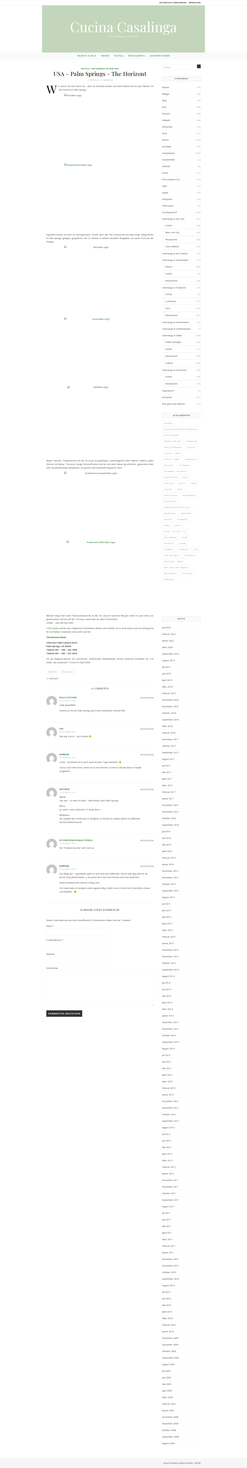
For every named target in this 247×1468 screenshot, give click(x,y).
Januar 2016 (168, 864)
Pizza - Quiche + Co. (175, 531)
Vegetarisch (168, 390)
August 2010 (168, 1285)
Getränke (166, 146)
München (186, 513)
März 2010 (167, 1318)
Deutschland (171, 435)
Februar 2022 (169, 634)
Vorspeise (167, 397)
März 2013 (167, 1081)
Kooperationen (160, 55)
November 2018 (170, 706)
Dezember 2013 (170, 1022)
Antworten (147, 697)
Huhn (194, 483)
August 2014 (168, 976)
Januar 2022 (168, 640)
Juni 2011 (166, 1219)
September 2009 (170, 1357)
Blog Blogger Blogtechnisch (180, 429)
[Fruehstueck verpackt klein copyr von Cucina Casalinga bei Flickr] (100, 503)
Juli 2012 (166, 1134)
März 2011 (167, 1239)
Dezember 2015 (170, 870)
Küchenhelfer (168, 159)
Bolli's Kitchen (68, 697)
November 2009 (170, 1344)
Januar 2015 (168, 943)
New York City (172, 232)
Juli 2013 (166, 1055)
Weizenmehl (170, 573)
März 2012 (167, 1160)
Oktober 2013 (169, 1035)
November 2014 (170, 956)
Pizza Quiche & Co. (171, 179)
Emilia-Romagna (173, 342)
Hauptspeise (168, 153)
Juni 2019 (166, 673)
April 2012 (167, 1153)
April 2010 (167, 1311)
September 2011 (170, 1199)
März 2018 (167, 726)
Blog (164, 100)
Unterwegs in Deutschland (175, 260)
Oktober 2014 (169, 963)
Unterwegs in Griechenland (175, 322)
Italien (168, 489)
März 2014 (167, 1009)
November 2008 (170, 1423)
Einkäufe (166, 120)
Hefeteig (169, 483)
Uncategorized (169, 212)
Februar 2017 (169, 791)
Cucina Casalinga (123, 26)
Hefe (185, 477)
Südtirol (169, 363)
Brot (164, 107)
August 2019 (168, 660)
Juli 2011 (166, 1213)
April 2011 (167, 1232)
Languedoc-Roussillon (177, 507)
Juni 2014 (166, 989)
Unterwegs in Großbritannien (176, 328)
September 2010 (170, 1278)
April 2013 (167, 1074)
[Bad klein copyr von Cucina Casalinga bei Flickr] (100, 421)
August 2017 (168, 759)
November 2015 (170, 877)
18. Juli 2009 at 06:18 (67, 701)
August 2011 (168, 1206)
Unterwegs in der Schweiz (175, 253)
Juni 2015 (166, 910)
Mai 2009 (166, 1384)
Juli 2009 (166, 1370)
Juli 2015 (166, 903)
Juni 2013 (166, 1061)
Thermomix (167, 205)
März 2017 (167, 785)
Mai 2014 (166, 995)
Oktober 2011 (169, 1193)
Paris (167, 308)
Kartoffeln (170, 495)
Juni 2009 (166, 1377)
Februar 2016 (169, 857)
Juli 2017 (166, 765)
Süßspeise (167, 199)
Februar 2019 (169, 693)
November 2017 (170, 739)
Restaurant (170, 537)
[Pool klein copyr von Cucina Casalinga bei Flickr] (100, 125)
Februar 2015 (169, 936)
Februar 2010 (169, 1324)
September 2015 (170, 890)
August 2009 (168, 1364)
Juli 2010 (166, 1292)
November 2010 (170, 1265)
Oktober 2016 (169, 818)
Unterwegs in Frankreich (174, 287)
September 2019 (170, 653)
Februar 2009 (169, 1403)
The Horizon (64, 89)
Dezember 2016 (170, 805)
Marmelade (170, 513)
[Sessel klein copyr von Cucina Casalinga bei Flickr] (100, 350)
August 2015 (168, 897)
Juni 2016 (166, 838)
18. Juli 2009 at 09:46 (67, 732)
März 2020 (167, 647)
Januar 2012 (168, 1173)
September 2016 (170, 824)
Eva (61, 728)
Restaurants (136, 55)
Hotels (118, 55)
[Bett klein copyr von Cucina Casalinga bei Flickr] (100, 278)
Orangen (182, 519)
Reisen (105, 55)
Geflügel (169, 465)
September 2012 (170, 1120)
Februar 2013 (169, 1088)
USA (196, 549)
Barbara (64, 754)
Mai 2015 (166, 916)
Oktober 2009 (169, 1351)
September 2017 (170, 752)
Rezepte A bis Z (86, 55)
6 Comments (106, 79)
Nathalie (53, 678)
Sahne (183, 543)
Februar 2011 (169, 1245)
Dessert (166, 113)
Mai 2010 (166, 1305)
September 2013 (170, 1042)
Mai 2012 (166, 1147)
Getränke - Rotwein (175, 471)
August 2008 (168, 1443)
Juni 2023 (166, 627)
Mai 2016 (166, 844)
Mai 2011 (166, 1226)
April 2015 (167, 923)
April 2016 (167, 851)
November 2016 (170, 811)
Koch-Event (170, 501)
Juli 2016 (166, 831)
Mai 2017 (166, 772)
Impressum (195, 2)
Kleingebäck (189, 495)
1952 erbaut (52, 628)
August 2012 (168, 1127)
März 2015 (167, 930)
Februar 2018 (169, 732)
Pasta (165, 172)
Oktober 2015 (169, 884)
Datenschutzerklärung (173, 2)
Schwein (168, 549)
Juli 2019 (166, 666)
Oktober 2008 (169, 1430)
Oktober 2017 (169, 745)
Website (50, 954)
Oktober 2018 (169, 713)
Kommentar (52, 968)
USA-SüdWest (172, 246)
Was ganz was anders (176, 567)
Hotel (182, 483)
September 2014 (170, 969)
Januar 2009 (168, 1410)
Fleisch (165, 139)
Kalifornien (52, 672)
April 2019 (167, 680)
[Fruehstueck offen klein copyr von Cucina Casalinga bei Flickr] (100, 576)
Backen (165, 87)
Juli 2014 (166, 982)
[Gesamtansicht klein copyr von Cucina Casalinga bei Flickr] (100, 197)
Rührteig (169, 543)
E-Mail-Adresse (54, 940)
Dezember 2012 (170, 1101)
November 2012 (170, 1107)
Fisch (164, 133)
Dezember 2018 (170, 699)
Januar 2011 (168, 1252)
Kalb (179, 489)
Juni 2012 (166, 1140)
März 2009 (167, 1397)
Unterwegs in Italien (172, 335)
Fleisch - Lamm (172, 453)
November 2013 (170, 1028)
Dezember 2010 (170, 1259)
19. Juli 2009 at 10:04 (67, 869)
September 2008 (170, 1436)
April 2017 (167, 778)
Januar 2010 (168, 1331)
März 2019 (167, 686)
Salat (164, 186)
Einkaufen (191, 441)
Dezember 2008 (170, 1417)
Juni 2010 (166, 1298)
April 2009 (167, 1390)
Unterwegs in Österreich (174, 370)
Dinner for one (172, 441)
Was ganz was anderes (173, 403)
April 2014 (167, 1002)
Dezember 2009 (170, 1338)
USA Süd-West (67, 672)
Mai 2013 (166, 1068)
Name (50, 926)
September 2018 (170, 719)
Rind (185, 537)
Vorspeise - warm (173, 561)
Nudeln (168, 519)
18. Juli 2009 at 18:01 (67, 843)
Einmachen (167, 126)
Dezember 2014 (170, 949)
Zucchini (187, 573)
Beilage (165, 93)
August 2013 (168, 1048)
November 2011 (170, 1186)
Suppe (165, 192)
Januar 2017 (168, 798)
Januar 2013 (168, 1094)
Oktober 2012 (169, 1114)
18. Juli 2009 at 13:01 (67, 792)
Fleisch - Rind (171, 459)
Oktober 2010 (169, 1272)
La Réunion (170, 301)
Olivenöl (166, 166)
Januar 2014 (168, 1015)
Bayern (168, 266)
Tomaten (183, 549)
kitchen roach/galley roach (76, 840)
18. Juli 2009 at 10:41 (67, 757)
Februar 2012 (169, 1167)
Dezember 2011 (170, 1180)
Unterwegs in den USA (105, 69)
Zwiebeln (169, 579)
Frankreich (191, 459)
